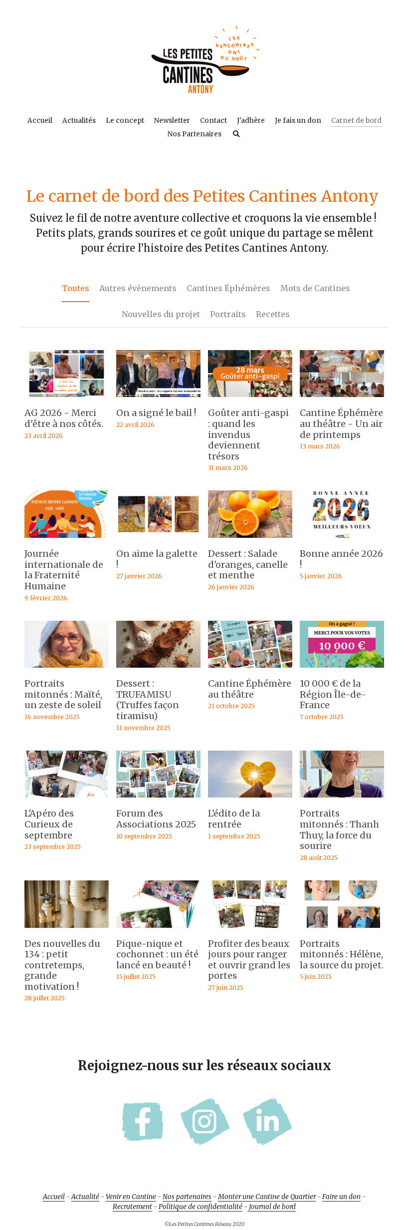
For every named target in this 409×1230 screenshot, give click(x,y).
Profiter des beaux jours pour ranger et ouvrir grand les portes (249, 934)
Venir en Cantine (131, 1171)
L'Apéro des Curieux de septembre (49, 798)
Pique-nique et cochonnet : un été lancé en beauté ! (157, 928)
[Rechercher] (236, 134)
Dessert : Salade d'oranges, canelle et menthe (248, 538)
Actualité (85, 1171)
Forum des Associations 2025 (156, 793)
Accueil (54, 1171)
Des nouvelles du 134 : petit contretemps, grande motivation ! (62, 939)
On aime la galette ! (157, 533)
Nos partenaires (187, 1171)
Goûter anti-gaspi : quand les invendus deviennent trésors (248, 409)
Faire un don (341, 1171)
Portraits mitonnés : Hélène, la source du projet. (342, 928)
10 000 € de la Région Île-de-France (333, 668)
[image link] (204, 59)
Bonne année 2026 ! (341, 533)
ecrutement (134, 1181)
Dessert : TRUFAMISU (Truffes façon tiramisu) (147, 674)
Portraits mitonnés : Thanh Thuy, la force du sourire (339, 804)
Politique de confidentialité (200, 1181)
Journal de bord (271, 1181)
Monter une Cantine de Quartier (267, 1171)
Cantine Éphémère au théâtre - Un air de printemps (341, 398)
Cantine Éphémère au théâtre (249, 663)
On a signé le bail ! (156, 387)
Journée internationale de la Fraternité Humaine (63, 544)
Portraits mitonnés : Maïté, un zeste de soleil (63, 668)
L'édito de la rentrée (234, 793)
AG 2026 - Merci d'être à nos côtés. (63, 393)
